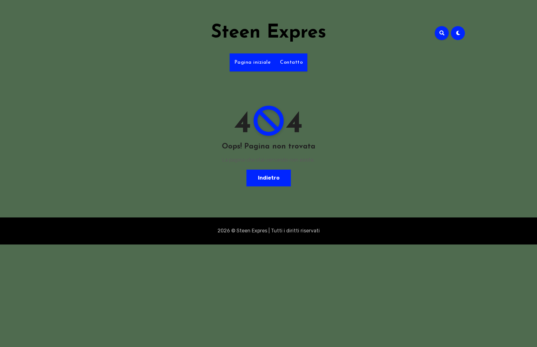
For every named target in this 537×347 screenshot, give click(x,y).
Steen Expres (268, 33)
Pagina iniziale (252, 62)
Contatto (291, 62)
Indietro (268, 178)
